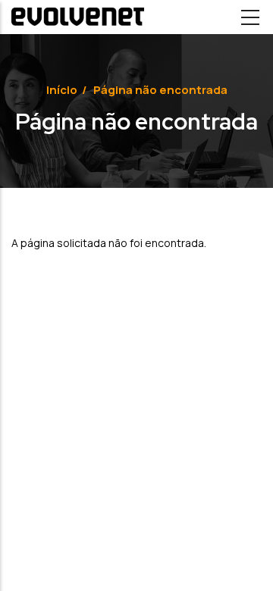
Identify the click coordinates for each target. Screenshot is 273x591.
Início (61, 90)
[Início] (77, 17)
